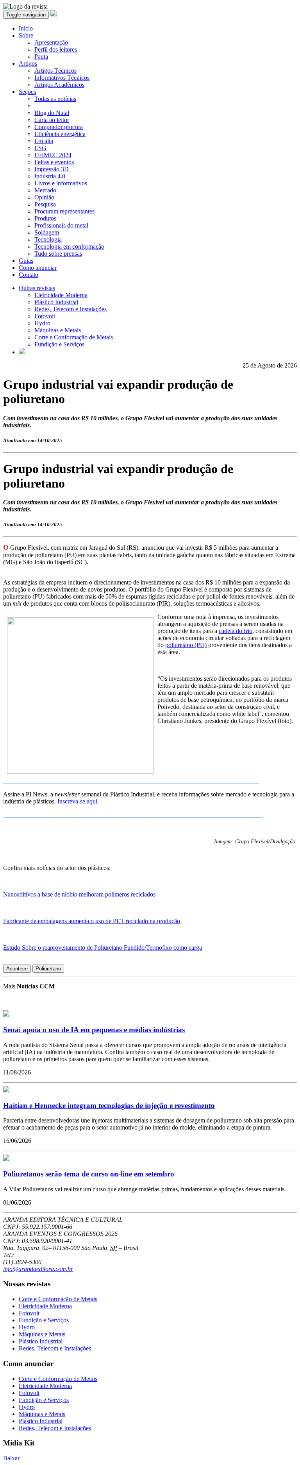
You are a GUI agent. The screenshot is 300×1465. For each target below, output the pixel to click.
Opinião (44, 197)
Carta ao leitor (51, 120)
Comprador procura (58, 127)
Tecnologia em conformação (69, 246)
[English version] (22, 352)
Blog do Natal (51, 112)
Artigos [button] (28, 63)
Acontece (17, 969)
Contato (28, 274)
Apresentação (51, 42)
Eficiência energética (60, 134)
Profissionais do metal (61, 225)
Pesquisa (45, 204)
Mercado (45, 190)
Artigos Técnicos (55, 70)
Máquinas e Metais (57, 330)
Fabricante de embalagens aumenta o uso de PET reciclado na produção (91, 921)
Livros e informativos (60, 183)
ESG (40, 148)
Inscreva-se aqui (77, 801)
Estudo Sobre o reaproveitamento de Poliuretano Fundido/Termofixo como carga (102, 947)
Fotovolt (44, 316)
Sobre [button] (26, 35)
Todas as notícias (55, 98)
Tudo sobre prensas (58, 253)
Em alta (43, 141)
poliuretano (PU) (186, 645)
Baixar (11, 1458)
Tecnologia (48, 239)
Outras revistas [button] (37, 288)
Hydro (42, 323)
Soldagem (46, 232)
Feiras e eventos (54, 162)
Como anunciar (38, 267)
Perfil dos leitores (55, 49)
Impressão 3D (51, 169)
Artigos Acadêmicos (59, 84)
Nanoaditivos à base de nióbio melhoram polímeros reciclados (79, 894)
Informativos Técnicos (61, 77)
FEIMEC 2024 (52, 155)
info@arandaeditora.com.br (38, 1269)
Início (26, 28)
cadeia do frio (235, 631)
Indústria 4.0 (49, 176)
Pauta (41, 56)
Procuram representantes (64, 211)
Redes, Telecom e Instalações (70, 309)
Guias (26, 260)
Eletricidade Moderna (61, 295)
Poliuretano (48, 969)
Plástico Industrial (56, 302)
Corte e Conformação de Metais (73, 337)
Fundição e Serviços (59, 344)
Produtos (45, 218)
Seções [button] (27, 91)
